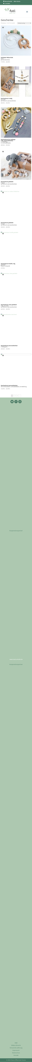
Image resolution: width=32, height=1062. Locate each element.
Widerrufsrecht (16, 1045)
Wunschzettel (8, 1)
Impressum (16, 1050)
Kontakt (16, 1055)
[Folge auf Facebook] (16, 401)
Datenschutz (16, 1053)
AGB (16, 1043)
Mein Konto (17, 1)
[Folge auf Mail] (12, 401)
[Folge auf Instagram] (20, 401)
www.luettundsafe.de (16, 659)
